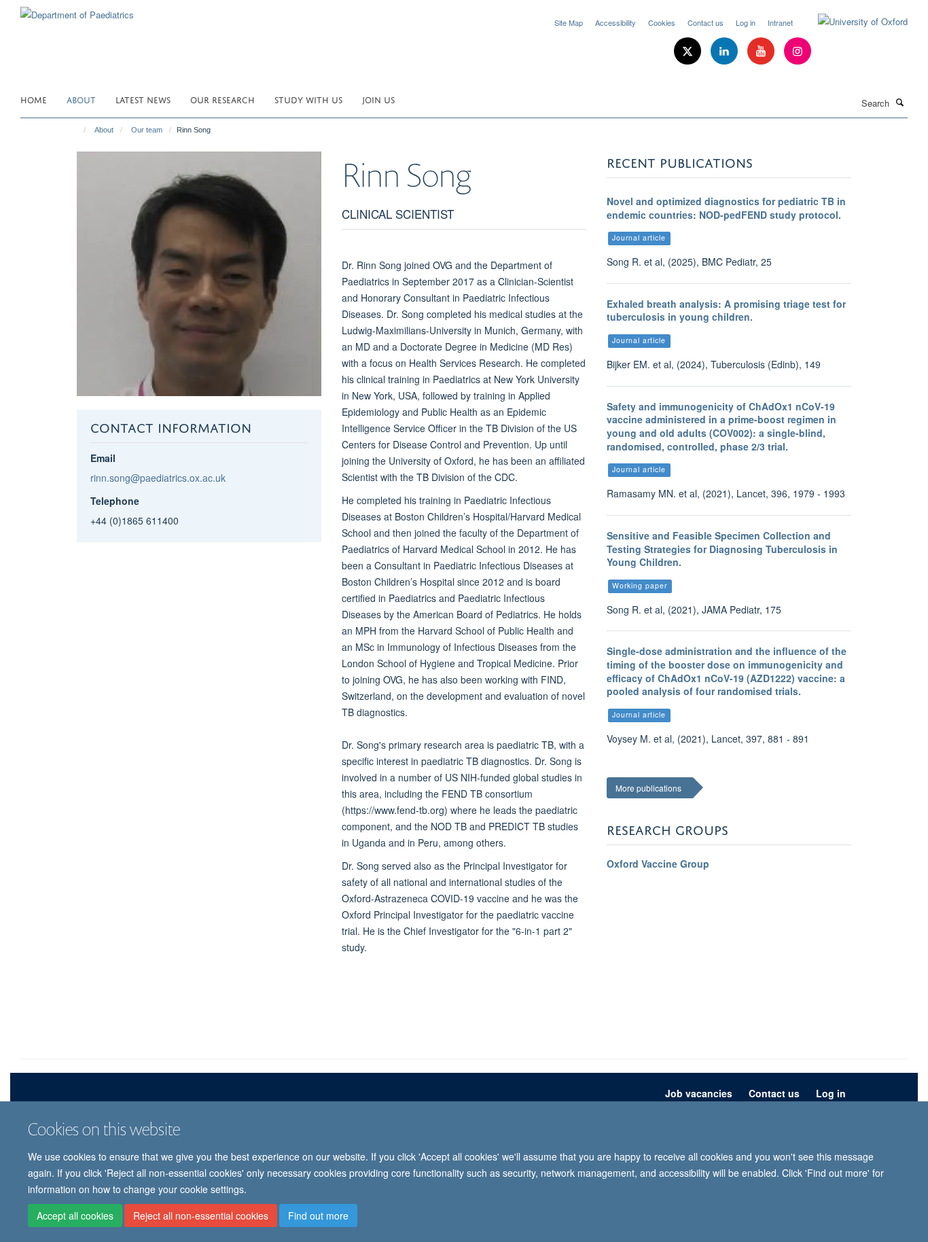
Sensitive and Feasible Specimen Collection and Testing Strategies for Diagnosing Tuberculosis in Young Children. (722, 549)
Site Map (568, 22)
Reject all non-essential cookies (200, 1215)
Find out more (318, 1215)
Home (33, 98)
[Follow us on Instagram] (797, 51)
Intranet (780, 22)
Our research (222, 98)
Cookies (661, 22)
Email (102, 458)
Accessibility (615, 22)
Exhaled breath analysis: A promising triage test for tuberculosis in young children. (726, 310)
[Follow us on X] (689, 51)
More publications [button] (648, 788)
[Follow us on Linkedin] (725, 51)
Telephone (114, 501)
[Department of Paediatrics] (77, 9)
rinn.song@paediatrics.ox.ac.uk (158, 477)
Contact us (706, 22)
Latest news (143, 98)
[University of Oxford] (853, 22)
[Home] (78, 129)
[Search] (900, 101)
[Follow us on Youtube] (762, 51)
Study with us (308, 98)
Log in (745, 22)
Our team (146, 130)
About (81, 98)
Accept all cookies (75, 1215)
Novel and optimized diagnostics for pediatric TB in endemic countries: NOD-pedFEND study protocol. (726, 207)
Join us (378, 98)
